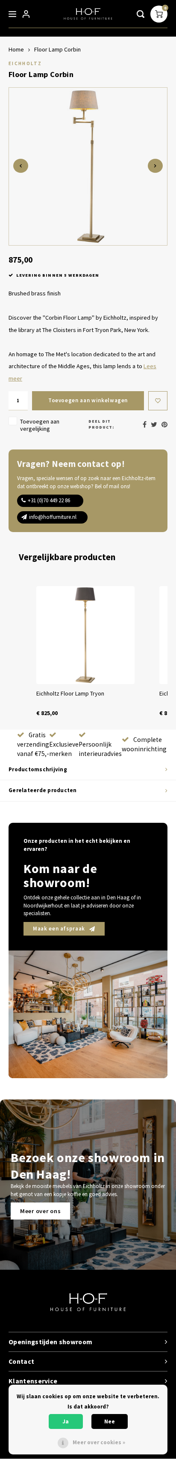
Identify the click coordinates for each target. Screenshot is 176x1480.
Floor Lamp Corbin (57, 49)
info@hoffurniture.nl (52, 517)
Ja (65, 1421)
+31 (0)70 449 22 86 (49, 500)
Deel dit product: (101, 424)
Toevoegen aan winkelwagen (88, 400)
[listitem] (85, 651)
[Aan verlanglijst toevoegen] (157, 400)
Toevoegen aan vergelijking (39, 425)
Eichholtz (25, 63)
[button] (17, 652)
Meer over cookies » (99, 1442)
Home (16, 49)
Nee (109, 1421)
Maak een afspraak (59, 928)
